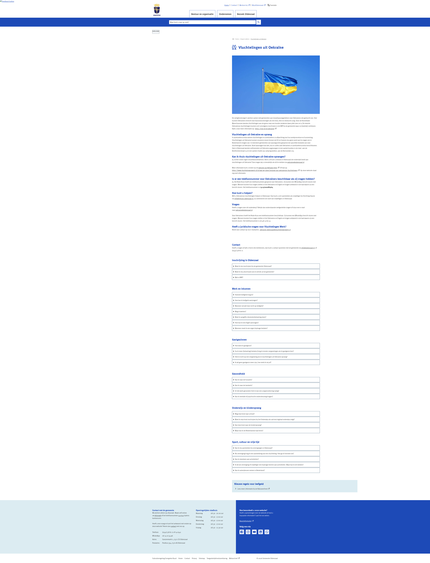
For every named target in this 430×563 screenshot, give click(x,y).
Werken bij (244, 5)
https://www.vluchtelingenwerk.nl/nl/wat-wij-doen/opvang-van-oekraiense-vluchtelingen (266, 170)
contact (173, 526)
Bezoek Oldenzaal (246, 14)
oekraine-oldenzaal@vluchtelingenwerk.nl (275, 229)
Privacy (194, 558)
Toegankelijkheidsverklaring (217, 558)
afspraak (158, 515)
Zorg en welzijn (244, 39)
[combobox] (212, 22)
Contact (234, 5)
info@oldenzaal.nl (308, 248)
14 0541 (181, 515)
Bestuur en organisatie (202, 14)
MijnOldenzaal (257, 5)
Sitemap (202, 558)
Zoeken (258, 22)
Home (226, 5)
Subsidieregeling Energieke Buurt (164, 558)
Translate (272, 5)
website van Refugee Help (268, 167)
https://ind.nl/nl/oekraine (265, 128)
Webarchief (234, 558)
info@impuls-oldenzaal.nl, (244, 198)
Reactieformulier (247, 521)
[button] (7, 1)
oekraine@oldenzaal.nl (295, 162)
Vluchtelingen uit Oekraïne (258, 39)
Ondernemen (225, 14)
